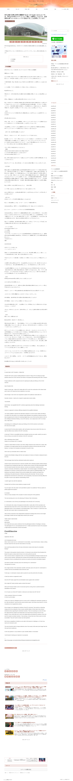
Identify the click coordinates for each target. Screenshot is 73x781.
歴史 (52, 182)
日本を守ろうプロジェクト (57, 180)
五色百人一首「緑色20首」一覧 (58, 74)
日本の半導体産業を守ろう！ (57, 178)
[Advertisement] (26, 659)
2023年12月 (53, 126)
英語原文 (13, 60)
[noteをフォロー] (14, 676)
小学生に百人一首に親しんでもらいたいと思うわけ (59, 77)
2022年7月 (53, 146)
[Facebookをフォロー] (10, 676)
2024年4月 (53, 117)
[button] (68, 31)
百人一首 (53, 184)
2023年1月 (53, 140)
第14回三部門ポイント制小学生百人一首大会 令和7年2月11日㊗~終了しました (59, 68)
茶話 (16, 647)
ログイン (53, 195)
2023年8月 (53, 133)
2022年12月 (53, 142)
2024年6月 (53, 115)
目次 (24, 56)
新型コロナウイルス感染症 (9, 647)
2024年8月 (53, 110)
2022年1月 (53, 155)
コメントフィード (55, 200)
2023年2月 (53, 137)
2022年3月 (53, 151)
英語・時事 (53, 187)
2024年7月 (53, 113)
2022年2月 (53, 153)
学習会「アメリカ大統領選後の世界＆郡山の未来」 (59, 64)
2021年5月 (53, 162)
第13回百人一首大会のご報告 (57, 71)
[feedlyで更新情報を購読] (17, 676)
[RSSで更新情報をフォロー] (19, 676)
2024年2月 (53, 122)
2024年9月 (53, 108)
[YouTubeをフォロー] (12, 676)
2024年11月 (53, 106)
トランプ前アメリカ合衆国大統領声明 (59, 171)
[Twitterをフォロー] (8, 676)
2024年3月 (53, 119)
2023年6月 (53, 135)
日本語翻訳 (13, 59)
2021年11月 (53, 158)
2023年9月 (53, 131)
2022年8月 (53, 144)
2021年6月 (53, 160)
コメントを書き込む (25, 769)
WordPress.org (54, 202)
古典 (52, 173)
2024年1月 (53, 124)
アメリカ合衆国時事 (55, 169)
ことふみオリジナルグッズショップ (58, 34)
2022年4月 (53, 149)
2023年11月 (53, 128)
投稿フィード (54, 198)
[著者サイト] (5, 676)
